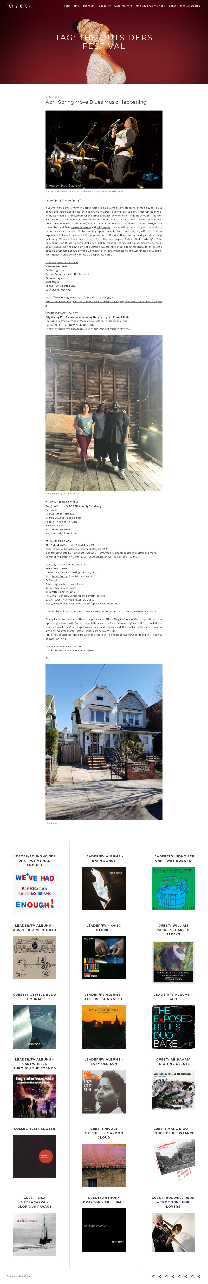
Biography (104, 6)
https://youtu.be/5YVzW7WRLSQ (95, 630)
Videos (172, 6)
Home (67, 6)
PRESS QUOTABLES (190, 6)
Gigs (76, 6)
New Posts (89, 6)
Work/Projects (123, 6)
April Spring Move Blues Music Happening (96, 102)
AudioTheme (25, 1276)
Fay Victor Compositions (150, 6)
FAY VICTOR (18, 6)
